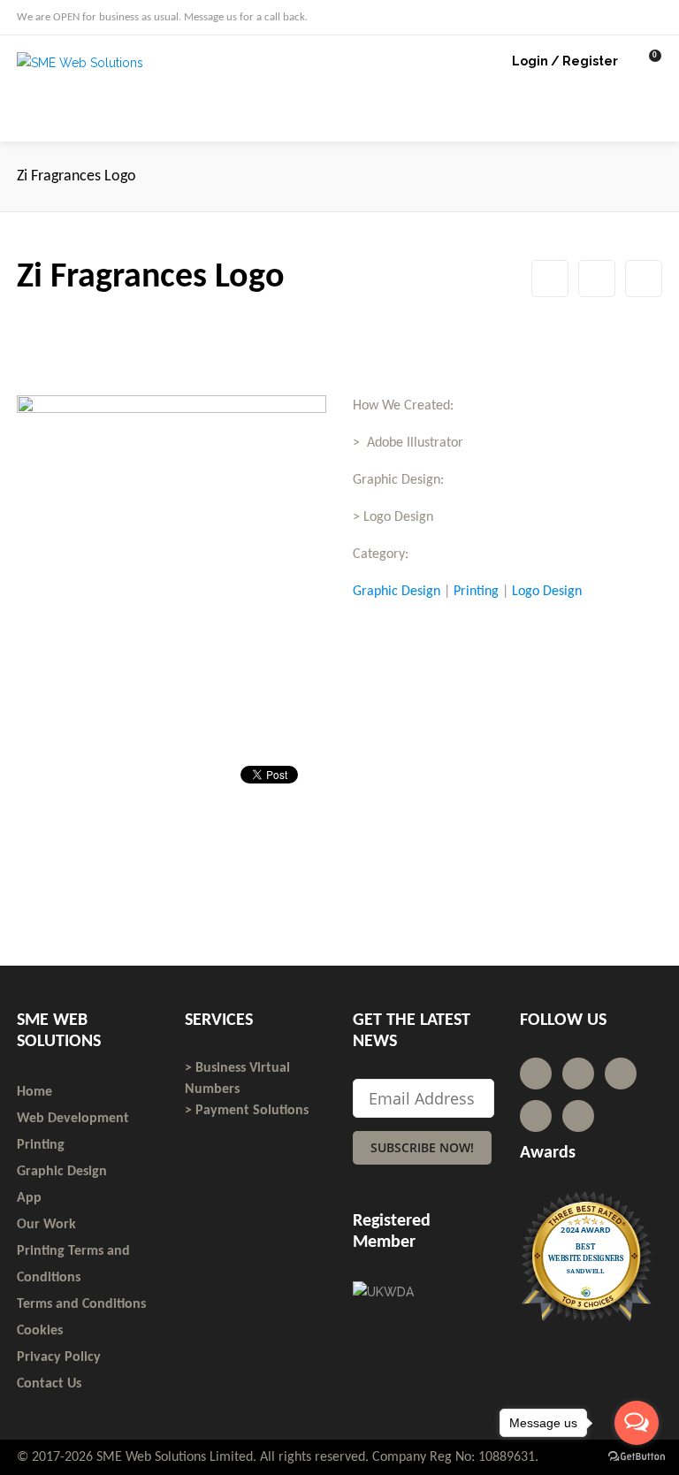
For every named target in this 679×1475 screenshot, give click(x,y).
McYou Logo (549, 278)
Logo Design (547, 592)
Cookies (40, 1331)
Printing (476, 592)
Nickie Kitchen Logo (643, 278)
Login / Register (565, 61)
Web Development (73, 1119)
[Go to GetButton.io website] (636, 1457)
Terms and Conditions (81, 1304)
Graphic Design (396, 592)
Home (34, 1092)
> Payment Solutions (247, 1111)
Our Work (46, 1225)
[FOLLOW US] (625, 16)
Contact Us (49, 1384)
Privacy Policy (59, 1357)
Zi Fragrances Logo (596, 278)
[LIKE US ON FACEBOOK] (657, 16)
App (29, 1198)
